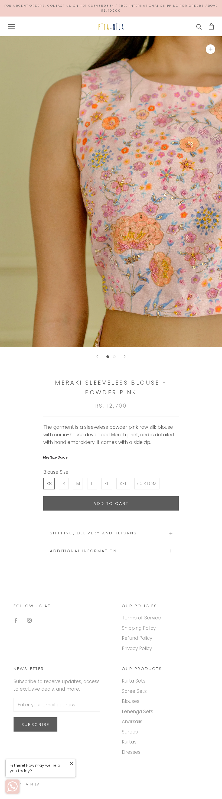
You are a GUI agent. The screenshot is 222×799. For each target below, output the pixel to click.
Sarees (130, 732)
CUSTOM (146, 483)
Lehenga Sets (137, 711)
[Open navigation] (11, 26)
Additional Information (83, 551)
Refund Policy (137, 638)
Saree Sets (134, 691)
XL (106, 483)
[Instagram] (29, 620)
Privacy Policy (137, 648)
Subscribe (35, 724)
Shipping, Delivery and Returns (93, 533)
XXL (123, 483)
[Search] (199, 26)
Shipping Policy (139, 628)
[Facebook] (16, 620)
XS (49, 483)
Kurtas (129, 742)
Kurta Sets (133, 681)
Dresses (131, 752)
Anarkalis (132, 721)
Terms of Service (141, 618)
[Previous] (97, 356)
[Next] (125, 356)
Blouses (130, 701)
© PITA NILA (27, 784)
